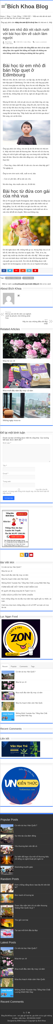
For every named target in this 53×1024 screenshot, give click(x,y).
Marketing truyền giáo (24, 867)
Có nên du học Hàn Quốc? (11, 567)
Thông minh (28, 278)
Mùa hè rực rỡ (9, 361)
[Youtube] (31, 555)
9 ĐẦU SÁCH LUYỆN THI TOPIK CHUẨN (17, 595)
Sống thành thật (13, 278)
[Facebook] (26, 555)
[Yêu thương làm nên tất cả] (7, 849)
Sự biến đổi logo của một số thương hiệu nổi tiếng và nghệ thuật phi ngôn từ (32, 858)
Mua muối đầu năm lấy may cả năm (18, 390)
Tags (33, 666)
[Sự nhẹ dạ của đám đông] (7, 839)
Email (5, 474)
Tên (5, 466)
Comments (24, 666)
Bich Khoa (42, 1021)
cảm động (17, 149)
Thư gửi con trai (21, 920)
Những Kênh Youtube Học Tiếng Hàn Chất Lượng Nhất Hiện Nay (26, 583)
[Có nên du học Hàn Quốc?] (7, 828)
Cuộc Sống (17, 16)
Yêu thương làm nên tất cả (26, 846)
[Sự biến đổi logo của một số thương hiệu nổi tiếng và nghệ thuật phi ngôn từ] (7, 860)
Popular (13, 666)
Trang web (7, 481)
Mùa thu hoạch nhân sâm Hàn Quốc (15, 579)
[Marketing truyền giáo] (7, 870)
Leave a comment (41, 42)
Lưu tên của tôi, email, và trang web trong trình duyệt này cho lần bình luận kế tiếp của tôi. (26, 491)
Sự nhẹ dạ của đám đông (25, 836)
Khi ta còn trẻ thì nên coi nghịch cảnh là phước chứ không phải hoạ (18, 315)
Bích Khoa (8, 42)
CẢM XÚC (27, 16)
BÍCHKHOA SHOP (34, 1018)
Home (2, 16)
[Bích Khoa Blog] (26, 6)
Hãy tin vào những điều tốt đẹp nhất (35, 322)
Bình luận (7, 443)
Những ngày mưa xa (11, 420)
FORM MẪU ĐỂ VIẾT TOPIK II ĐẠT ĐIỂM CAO (20, 587)
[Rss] (22, 555)
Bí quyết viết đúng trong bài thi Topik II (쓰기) (18, 591)
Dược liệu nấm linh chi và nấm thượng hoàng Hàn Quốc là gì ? (31, 906)
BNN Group (21, 1021)
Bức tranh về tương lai (24, 895)
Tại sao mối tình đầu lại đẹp (26, 930)
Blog (8, 16)
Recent (5, 666)
